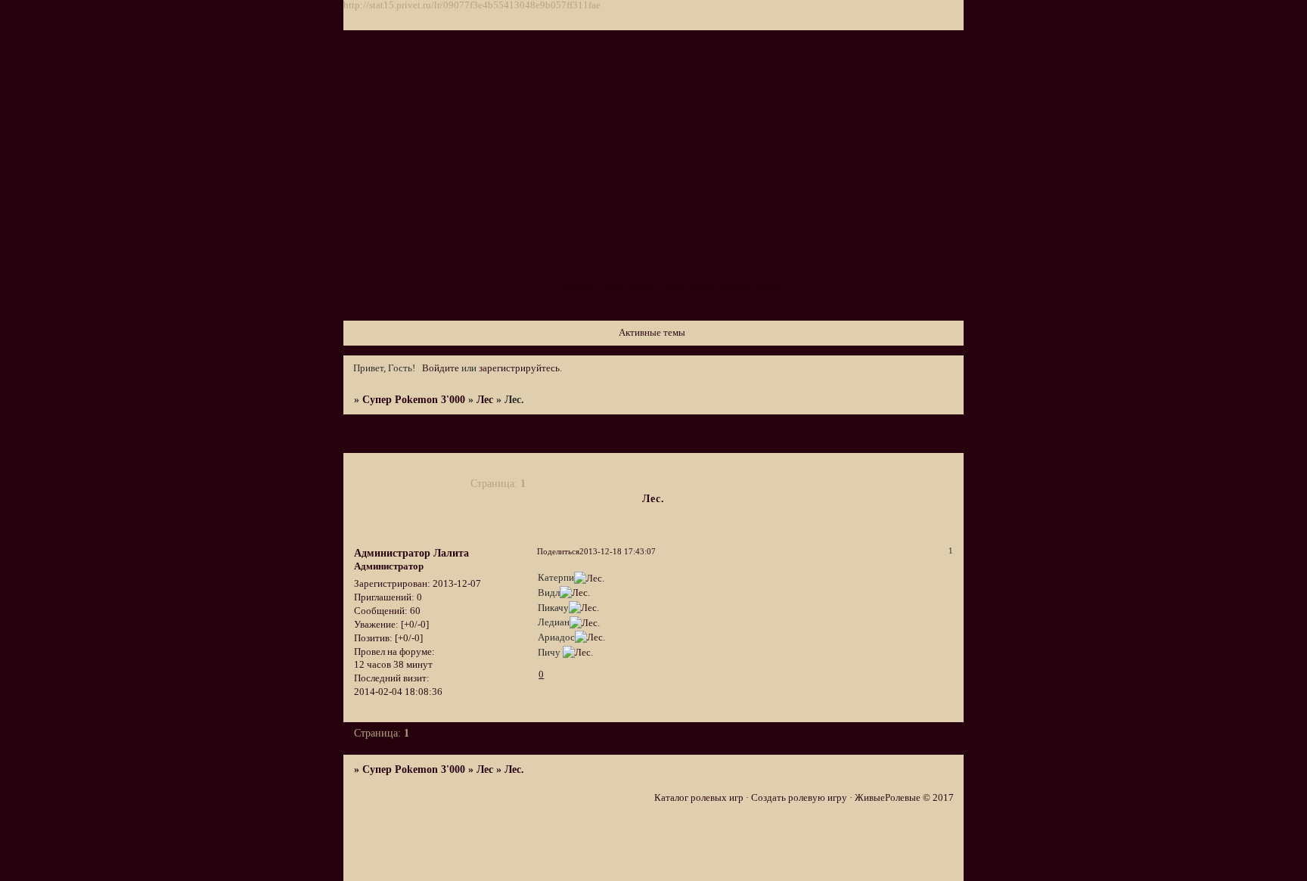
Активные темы (652, 332)
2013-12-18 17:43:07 (617, 551)
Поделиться (558, 551)
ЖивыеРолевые (887, 798)
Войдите (440, 368)
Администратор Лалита (411, 553)
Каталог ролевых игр (699, 798)
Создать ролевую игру (799, 798)
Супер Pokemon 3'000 (413, 399)
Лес (485, 399)
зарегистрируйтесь (519, 368)
